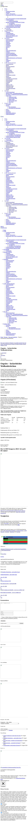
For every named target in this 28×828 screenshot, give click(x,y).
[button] (10, 537)
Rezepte (5, 337)
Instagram (12, 531)
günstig (20, 342)
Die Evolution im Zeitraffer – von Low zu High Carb (11, 592)
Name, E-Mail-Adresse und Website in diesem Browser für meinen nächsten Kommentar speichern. (14, 618)
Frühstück (11, 342)
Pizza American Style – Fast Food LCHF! (8, 583)
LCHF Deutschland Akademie (9, 530)
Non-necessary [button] (4, 811)
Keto (19, 549)
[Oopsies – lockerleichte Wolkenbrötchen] (3, 554)
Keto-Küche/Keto (7, 344)
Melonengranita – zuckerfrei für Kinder (11, 743)
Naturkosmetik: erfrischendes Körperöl (11, 745)
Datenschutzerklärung (11, 1)
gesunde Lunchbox (14, 549)
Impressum (3, 1)
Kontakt (18, 1)
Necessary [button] (3, 802)
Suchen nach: (3, 623)
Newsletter (22, 1)
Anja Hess (3, 355)
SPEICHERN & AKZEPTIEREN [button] (8, 820)
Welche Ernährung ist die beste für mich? (12, 735)
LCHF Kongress (19, 530)
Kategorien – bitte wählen (6, 722)
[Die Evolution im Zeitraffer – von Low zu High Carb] (12, 590)
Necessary (4, 804)
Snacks (24, 344)
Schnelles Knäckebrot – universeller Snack (9, 574)
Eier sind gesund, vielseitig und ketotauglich (12, 740)
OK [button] (15, 778)
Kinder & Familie (15, 344)
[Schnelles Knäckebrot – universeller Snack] (10, 572)
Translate (11, 730)
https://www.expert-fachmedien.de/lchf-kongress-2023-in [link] (13, 510)
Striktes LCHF (4, 345)
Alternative (3, 549)
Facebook (7, 531)
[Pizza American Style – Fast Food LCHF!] (6, 581)
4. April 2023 (3, 352)
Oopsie (21, 549)
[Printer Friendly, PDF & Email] (4, 536)
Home (2, 337)
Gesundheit (16, 342)
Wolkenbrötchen (6, 550)
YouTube (18, 531)
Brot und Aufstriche (13, 337)
